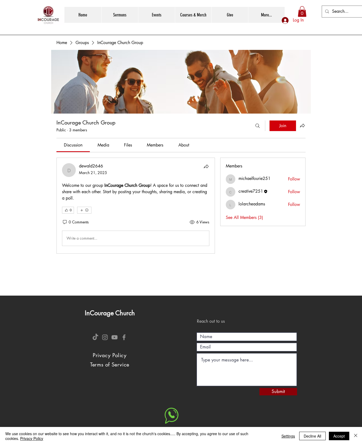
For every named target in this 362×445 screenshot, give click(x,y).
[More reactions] (84, 210)
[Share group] (302, 125)
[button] (302, 11)
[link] (73, 145)
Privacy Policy (31, 438)
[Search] (257, 125)
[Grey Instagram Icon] (105, 337)
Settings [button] (288, 436)
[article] (135, 206)
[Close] (355, 436)
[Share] (206, 166)
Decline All (312, 436)
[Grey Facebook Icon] (124, 337)
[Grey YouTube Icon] (114, 337)
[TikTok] (95, 337)
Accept (339, 436)
